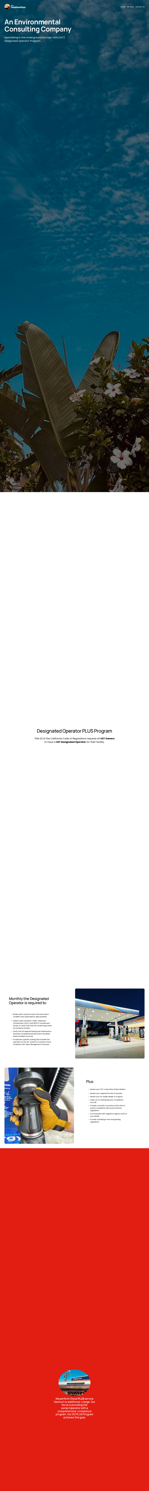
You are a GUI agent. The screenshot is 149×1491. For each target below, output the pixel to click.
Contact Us (140, 7)
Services (130, 7)
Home (123, 7)
